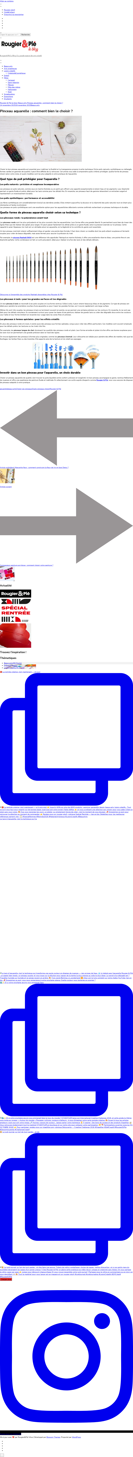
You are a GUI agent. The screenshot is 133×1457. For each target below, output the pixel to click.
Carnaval (11, 80)
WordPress (76, 1437)
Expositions (8, 96)
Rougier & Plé (102, 380)
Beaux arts (8, 66)
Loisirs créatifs (9, 71)
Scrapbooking (9, 94)
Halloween (12, 89)
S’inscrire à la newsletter (14, 14)
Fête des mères (14, 87)
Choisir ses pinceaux (24, 389)
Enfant (6, 75)
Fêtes (6, 78)
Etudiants (8, 99)
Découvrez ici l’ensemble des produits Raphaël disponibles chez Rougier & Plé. (31, 294)
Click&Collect (9, 12)
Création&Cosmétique (17, 73)
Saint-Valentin (13, 82)
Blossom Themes (53, 1437)
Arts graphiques (10, 68)
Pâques (11, 85)
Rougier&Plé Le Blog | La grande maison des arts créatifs (21, 55)
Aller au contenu (7, 1)
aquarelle (4, 389)
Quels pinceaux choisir (41, 389)
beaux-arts (12, 389)
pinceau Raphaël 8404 (22, 237)
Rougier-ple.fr (9, 10)
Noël (10, 92)
